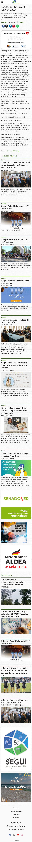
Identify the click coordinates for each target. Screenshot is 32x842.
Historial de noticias (16, 811)
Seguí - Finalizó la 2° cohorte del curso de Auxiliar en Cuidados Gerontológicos (15, 165)
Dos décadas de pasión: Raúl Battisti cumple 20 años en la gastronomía (14, 410)
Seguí (18, 151)
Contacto (16, 808)
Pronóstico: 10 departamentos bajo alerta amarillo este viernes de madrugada (13, 583)
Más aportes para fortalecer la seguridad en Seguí (15, 321)
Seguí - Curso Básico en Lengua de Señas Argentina (15, 454)
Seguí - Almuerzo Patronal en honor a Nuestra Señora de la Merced (14, 365)
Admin (21, 22)
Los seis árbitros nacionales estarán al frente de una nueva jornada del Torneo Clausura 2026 (14, 671)
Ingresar (16, 817)
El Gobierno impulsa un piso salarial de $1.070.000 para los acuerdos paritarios (14, 613)
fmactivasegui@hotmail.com (16, 829)
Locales (3, 22)
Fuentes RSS (16, 814)
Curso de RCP (11, 151)
